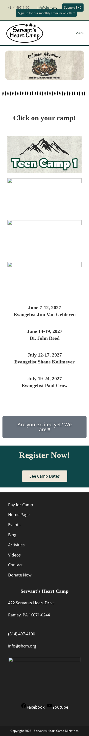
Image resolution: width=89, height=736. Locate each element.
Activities (16, 545)
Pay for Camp (20, 504)
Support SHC (73, 7)
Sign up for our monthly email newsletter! (46, 13)
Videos (14, 555)
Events (14, 524)
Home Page (19, 514)
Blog (12, 535)
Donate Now (19, 575)
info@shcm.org (47, 7)
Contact (15, 565)
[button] (44, 427)
